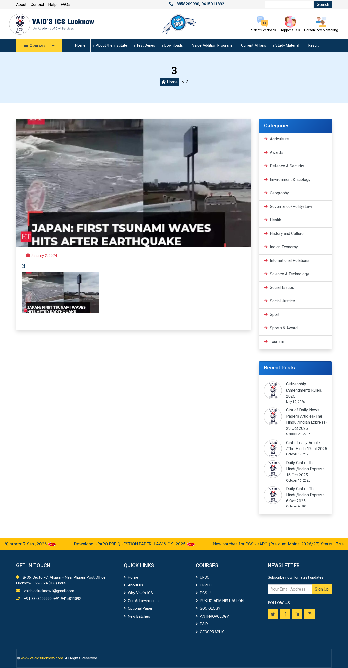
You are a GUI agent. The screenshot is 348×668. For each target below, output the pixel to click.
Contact (37, 4)
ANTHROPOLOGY (214, 616)
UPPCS (206, 585)
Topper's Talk (290, 30)
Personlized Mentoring (321, 30)
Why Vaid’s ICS (140, 593)
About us (135, 585)
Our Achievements (143, 600)
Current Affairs (253, 45)
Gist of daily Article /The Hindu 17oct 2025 (306, 445)
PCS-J (205, 593)
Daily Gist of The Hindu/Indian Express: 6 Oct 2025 (305, 494)
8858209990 (187, 4)
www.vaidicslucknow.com (42, 658)
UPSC (204, 577)
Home (80, 45)
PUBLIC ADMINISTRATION (222, 600)
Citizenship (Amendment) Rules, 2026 (304, 390)
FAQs (65, 4)
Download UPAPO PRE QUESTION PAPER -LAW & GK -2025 (117, 543)
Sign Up (322, 589)
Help (52, 4)
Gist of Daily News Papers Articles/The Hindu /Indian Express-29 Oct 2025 (306, 419)
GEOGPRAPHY (212, 632)
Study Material (287, 45)
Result (313, 45)
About (21, 4)
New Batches (139, 616)
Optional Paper (140, 608)
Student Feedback (262, 30)
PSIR (204, 624)
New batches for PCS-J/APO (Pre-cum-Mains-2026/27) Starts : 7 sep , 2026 (273, 543)
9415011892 (212, 4)
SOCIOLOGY (210, 608)
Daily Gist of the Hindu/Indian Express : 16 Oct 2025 (306, 468)
